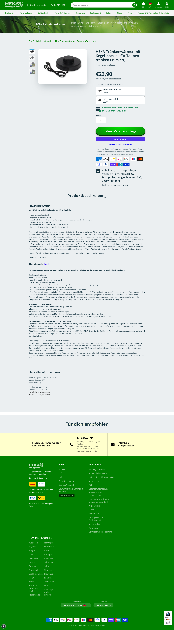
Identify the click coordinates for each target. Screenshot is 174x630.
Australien (33, 542)
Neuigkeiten (94, 513)
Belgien (32, 550)
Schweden (48, 562)
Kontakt (62, 469)
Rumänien (48, 558)
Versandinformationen (99, 473)
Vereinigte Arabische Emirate (48, 592)
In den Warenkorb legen (120, 131)
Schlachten (80, 13)
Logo (14, 5)
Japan (31, 577)
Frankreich (33, 570)
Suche (91, 509)
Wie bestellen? (95, 505)
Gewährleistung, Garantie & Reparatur (71, 490)
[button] (3, 626)
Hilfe (61, 473)
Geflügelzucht (43, 13)
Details (46, 264)
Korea (31, 581)
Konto (158, 5)
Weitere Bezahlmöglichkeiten (120, 144)
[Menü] (171, 612)
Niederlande (34, 594)
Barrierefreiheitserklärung (100, 531)
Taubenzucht (95, 13)
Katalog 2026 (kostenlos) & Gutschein (153, 13)
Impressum (94, 481)
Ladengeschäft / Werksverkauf (96, 518)
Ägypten (32, 546)
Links (61, 477)
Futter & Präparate (62, 13)
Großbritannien (36, 574)
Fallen (108, 13)
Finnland (33, 566)
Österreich (49, 546)
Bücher (120, 13)
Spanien (48, 577)
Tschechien (49, 581)
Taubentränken (84, 41)
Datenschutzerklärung (98, 488)
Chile (31, 554)
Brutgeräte (9, 13)
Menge (98, 115)
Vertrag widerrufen (66, 496)
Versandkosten (115, 78)
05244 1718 (59, 5)
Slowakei (48, 570)
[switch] (168, 623)
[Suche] (134, 5)
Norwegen (49, 542)
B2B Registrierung (97, 469)
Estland (32, 562)
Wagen (167, 5)
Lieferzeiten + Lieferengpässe (102, 477)
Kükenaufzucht (26, 13)
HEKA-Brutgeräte (82, 625)
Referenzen (94, 528)
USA (46, 585)
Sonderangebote (38, 5)
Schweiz (47, 566)
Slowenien (48, 574)
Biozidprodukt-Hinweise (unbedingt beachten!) (99, 500)
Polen (46, 550)
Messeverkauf (95, 524)
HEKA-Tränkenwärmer (64, 41)
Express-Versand (66, 485)
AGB (91, 485)
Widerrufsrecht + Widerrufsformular (97, 494)
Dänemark (33, 558)
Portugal (48, 554)
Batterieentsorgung (67, 481)
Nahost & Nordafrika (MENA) (34, 588)
